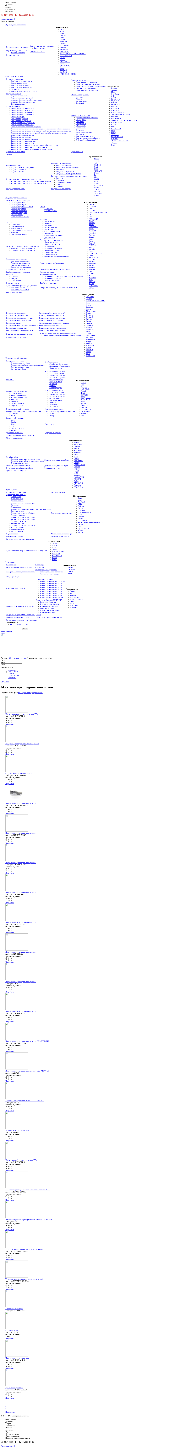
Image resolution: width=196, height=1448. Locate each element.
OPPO (62, 39)
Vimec (91, 239)
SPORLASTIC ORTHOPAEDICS (73, 54)
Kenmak (92, 267)
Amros (91, 225)
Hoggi (88, 341)
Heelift (76, 471)
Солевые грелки (50, 211)
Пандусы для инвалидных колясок (19, 334)
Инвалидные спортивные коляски (52, 330)
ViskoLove (56, 554)
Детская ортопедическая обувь (56, 465)
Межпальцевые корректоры (61, 534)
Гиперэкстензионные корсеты (17, 47)
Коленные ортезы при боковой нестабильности (29, 147)
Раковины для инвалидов (20, 263)
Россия (91, 284)
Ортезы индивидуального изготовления (21, 620)
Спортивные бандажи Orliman (17, 617)
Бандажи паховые (17, 172)
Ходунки (43, 219)
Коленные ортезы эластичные (22, 115)
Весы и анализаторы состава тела (19, 567)
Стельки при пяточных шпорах (23, 503)
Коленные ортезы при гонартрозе (24, 141)
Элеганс (84, 387)
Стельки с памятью (18, 515)
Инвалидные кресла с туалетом (51, 320)
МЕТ (88, 354)
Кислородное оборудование (46, 570)
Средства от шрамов (53, 433)
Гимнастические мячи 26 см (51, 583)
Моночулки (53, 406)
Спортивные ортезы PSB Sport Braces (20, 615)
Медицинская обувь (52, 468)
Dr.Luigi (77, 463)
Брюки (13, 430)
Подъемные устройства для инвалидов (55, 269)
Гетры (13, 426)
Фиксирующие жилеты (20, 290)
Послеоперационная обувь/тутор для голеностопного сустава (29, 1220)
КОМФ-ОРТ (65, 66)
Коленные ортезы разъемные (22, 110)
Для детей (80, 103)
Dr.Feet (76, 481)
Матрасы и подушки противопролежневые (22, 246)
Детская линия (77, 152)
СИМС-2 (92, 245)
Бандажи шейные (13, 55)
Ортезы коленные (13, 106)
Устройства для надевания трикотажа (20, 435)
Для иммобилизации (19, 83)
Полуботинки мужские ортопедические (20, 922)
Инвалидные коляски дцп (16, 313)
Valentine (92, 249)
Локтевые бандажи (47, 608)
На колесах (48, 233)
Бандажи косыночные (19, 96)
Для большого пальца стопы (87, 118)
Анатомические (17, 499)
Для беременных (51, 362)
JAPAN (91, 274)
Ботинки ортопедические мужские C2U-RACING (24, 1101)
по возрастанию (24, 693)
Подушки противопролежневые (23, 250)
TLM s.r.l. (63, 70)
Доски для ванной (51, 242)
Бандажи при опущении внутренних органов (23, 179)
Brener (54, 560)
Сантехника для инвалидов (16, 259)
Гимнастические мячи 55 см (51, 587)
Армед (91, 221)
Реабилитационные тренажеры (18, 272)
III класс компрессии (57, 378)
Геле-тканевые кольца (14, 536)
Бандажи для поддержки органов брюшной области (31, 181)
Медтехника (10, 562)
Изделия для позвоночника (15, 25)
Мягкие (79, 99)
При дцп (47, 223)
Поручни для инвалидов (20, 261)
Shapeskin (97, 195)
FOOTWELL (79, 487)
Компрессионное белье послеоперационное (27, 365)
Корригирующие (17, 511)
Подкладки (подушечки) (60, 536)
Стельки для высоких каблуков (23, 525)
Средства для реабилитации (16, 198)
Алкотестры (39, 565)
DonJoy (63, 48)
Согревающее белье (18, 369)
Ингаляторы (11, 565)
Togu (90, 214)
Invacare (92, 247)
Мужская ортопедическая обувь (18, 465)
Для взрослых (49, 221)
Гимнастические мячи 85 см (51, 593)
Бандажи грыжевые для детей (22, 167)
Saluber (80, 533)
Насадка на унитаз (51, 250)
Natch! (80, 531)
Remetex (92, 269)
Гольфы (52, 416)
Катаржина (93, 265)
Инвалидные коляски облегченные (52, 328)
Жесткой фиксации (18, 53)
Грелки (42, 207)
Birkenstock (78, 450)
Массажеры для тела (18, 209)
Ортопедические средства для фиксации (21, 286)
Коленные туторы (17, 117)
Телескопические (17, 226)
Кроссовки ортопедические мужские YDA (22, 714)
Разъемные (80, 122)
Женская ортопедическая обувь (56, 460)
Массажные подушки (19, 213)
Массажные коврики (19, 211)
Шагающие (48, 229)
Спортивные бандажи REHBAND (49, 600)
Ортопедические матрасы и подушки (19, 539)
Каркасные (15, 505)
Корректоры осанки (37, 52)
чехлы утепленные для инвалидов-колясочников (62, 335)
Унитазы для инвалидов (20, 265)
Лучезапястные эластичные (21, 87)
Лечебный (10, 380)
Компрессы (48, 209)
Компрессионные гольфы (55, 371)
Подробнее (9, 724)
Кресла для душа (50, 252)
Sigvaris (83, 391)
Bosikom (77, 467)
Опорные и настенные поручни (56, 256)
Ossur (62, 68)
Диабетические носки (14, 433)
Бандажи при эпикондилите (87, 82)
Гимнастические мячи (44, 579)
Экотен (63, 29)
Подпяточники (12, 534)
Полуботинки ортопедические (17, 1358)
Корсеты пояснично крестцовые (42, 46)
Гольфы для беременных (58, 364)
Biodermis (84, 405)
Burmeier (92, 251)
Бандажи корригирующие (16, 492)
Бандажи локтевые (78, 80)
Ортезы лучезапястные (15, 79)
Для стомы (60, 180)
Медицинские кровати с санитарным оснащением (63, 276)
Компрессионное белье (15, 361)
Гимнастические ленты (20, 217)
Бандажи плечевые (13, 94)
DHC (91, 271)
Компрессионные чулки (54, 390)
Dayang (91, 288)
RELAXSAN (65, 62)
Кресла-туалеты (50, 254)
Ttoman (114, 143)
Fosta (62, 64)
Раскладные (15, 232)
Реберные (59, 186)
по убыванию (37, 693)
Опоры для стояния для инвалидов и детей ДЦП (59, 288)
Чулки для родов (55, 368)
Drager (70, 571)
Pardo (91, 276)
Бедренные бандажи (48, 602)
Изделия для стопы (12, 489)
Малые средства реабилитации (52, 263)
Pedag (80, 514)
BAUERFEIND (66, 56)
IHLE (83, 393)
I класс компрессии (56, 373)
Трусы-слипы (61, 169)
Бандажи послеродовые (65, 172)
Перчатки (14, 413)
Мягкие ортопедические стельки (23, 519)
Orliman (63, 43)
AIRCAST (115, 110)
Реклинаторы (39, 48)
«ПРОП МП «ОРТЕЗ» (68, 74)
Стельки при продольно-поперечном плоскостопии (31, 509)
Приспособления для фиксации (18, 337)
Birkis (76, 457)
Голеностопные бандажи (49, 604)
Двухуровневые (50, 227)
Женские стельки (17, 527)
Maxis (83, 401)
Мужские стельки (17, 529)
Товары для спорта (12, 577)
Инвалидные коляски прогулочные (19, 318)
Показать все (10, 1412)
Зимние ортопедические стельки (23, 517)
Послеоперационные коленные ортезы (26, 127)
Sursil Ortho (78, 461)
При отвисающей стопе (85, 136)
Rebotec (92, 235)
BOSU (72, 603)
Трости (9, 222)
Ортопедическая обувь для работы (19, 468)
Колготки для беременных (59, 366)
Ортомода (78, 485)
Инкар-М (92, 231)
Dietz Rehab (93, 286)
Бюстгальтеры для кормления (67, 167)
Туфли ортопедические (14, 1388)
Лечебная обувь (12, 457)
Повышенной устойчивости (21, 230)
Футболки (14, 422)
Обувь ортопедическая (14, 438)
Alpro (76, 455)
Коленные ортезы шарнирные (22, 113)
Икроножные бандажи (49, 606)
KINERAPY (75, 605)
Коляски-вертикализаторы (16, 328)
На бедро (79, 97)
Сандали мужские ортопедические (18, 773)
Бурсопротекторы (58, 492)
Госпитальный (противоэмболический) (60, 411)
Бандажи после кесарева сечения (68, 174)
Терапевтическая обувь (14, 1309)
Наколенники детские (19, 119)
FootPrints (77, 452)
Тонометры (39, 567)
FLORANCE (79, 477)
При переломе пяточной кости (88, 138)
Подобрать (5, 682)
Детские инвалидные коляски (50, 325)
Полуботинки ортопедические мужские (20, 803)
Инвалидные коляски (13, 292)
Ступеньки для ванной (53, 248)
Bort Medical (64, 52)
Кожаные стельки (17, 523)
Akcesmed (92, 278)
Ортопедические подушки (36, 551)
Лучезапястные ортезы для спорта (24, 91)
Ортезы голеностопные (80, 116)
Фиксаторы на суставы (14, 76)
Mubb (76, 473)
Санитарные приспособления (51, 240)
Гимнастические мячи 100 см (51, 598)
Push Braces (64, 45)
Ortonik (80, 526)
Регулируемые (81, 101)
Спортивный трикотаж (15, 418)
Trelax (91, 241)
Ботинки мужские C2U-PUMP (17, 1130)
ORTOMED (78, 483)
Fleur (82, 415)
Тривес (62, 31)
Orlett (62, 37)
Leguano (77, 469)
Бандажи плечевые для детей (22, 98)
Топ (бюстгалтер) (17, 428)
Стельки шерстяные (18, 521)
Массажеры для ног (18, 203)
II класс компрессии (57, 376)
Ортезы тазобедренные (80, 95)
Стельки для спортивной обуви (23, 513)
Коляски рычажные (13, 323)
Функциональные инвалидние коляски (54, 323)
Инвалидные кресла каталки (17, 315)
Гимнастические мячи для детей (52, 581)
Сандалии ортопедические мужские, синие (22, 744)
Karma (91, 229)
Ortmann (114, 116)
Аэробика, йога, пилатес (15, 588)
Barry (91, 255)
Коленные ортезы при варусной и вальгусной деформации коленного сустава (41, 131)
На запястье (15, 89)
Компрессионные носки (54, 409)
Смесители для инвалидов (21, 267)
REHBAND (64, 50)
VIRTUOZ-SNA (58, 552)
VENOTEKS (86, 389)
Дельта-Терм (93, 219)
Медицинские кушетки (53, 278)
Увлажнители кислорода (49, 574)
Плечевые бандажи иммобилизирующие (26, 100)
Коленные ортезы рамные (21, 137)
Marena (96, 187)
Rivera (54, 558)
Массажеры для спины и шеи (22, 207)
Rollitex (89, 344)
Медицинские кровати (49, 274)
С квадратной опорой (19, 235)
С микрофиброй (55, 388)
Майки (13, 420)
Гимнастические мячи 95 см (51, 596)
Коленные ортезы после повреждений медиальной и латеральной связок (39, 133)
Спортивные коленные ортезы (22, 135)
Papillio (76, 448)
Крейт (96, 175)
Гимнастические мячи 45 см (51, 585)
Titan (90, 217)
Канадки (14, 278)
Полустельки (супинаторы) (61, 513)
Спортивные (81, 124)
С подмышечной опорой (54, 236)
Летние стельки (17, 531)
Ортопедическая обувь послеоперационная (27, 461)
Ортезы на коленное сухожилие (23, 123)
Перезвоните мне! (8, 19)
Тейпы (38, 615)
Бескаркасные (16, 507)
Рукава (13, 416)
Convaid (92, 243)
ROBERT (77, 479)
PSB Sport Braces (117, 112)
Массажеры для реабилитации (18, 200)
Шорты (13, 424)
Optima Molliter (117, 137)
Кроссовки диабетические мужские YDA (21, 1160)
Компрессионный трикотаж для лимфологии (23, 411)
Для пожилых (49, 238)
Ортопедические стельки (16, 495)
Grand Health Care (95, 253)
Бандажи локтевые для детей (87, 90)
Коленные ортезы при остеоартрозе (24, 139)
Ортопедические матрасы (16, 551)
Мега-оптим (93, 227)
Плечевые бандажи (47, 612)
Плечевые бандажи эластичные (23, 102)
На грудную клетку (63, 182)
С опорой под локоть (52, 231)
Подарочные (15, 224)
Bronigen (92, 223)
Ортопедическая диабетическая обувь (25, 459)
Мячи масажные (17, 215)
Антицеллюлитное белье (20, 363)
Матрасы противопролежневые (23, 248)
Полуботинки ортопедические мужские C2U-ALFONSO (27, 1071)
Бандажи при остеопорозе (61, 189)
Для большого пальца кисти (21, 81)
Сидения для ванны (52, 244)
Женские (52, 386)
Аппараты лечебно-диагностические (20, 572)
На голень (80, 134)
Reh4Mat (63, 72)
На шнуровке (81, 120)
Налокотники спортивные (86, 88)
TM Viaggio (98, 193)
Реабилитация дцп (47, 272)
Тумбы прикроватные (48, 283)
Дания (91, 237)
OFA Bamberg (86, 409)
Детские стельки (17, 501)
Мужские (53, 384)
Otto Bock (63, 35)
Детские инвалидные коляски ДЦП (20, 330)
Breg (113, 145)
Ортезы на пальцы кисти (15, 152)
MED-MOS (93, 261)
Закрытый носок (55, 382)
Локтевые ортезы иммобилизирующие (91, 86)
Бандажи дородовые (63, 165)
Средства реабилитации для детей (52, 313)
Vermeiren (92, 263)
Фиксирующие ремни (19, 288)
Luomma (84, 407)
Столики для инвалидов (15, 269)
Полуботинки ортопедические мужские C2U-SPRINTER (27, 1041)
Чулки (51, 413)
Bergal (80, 518)
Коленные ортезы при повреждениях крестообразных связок (34, 145)
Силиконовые (16, 497)
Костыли (9, 274)
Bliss (95, 177)
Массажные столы (51, 281)
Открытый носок (56, 380)
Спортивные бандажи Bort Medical (49, 617)
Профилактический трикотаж (17, 409)
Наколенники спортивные (21, 121)
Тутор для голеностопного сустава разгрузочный (24, 1249)
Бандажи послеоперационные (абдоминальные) (69, 176)
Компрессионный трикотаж (16, 358)
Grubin (76, 459)
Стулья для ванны (51, 246)
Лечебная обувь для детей (21, 463)
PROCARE (64, 41)
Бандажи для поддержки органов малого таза (28, 183)
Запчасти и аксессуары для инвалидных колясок (57, 333)
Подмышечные (16, 281)
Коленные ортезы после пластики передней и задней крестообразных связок (40, 129)
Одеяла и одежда (12, 283)
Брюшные (60, 178)
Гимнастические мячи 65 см (51, 589)
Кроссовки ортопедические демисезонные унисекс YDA (27, 1190)
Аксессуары (49, 424)
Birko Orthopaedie (84, 512)
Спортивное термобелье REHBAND (20, 606)
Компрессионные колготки (16, 391)
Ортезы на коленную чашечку (22, 125)
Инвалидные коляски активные (18, 320)
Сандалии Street (11, 1330)
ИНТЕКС (84, 395)
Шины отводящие (18, 104)
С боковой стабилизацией (86, 140)
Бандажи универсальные (15, 189)
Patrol (91, 280)
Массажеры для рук (18, 205)
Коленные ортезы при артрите (22, 143)
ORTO (62, 60)
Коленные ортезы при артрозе (22, 108)
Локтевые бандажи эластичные (88, 84)
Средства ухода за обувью (16, 470)
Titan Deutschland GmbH (120, 114)
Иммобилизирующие (84, 132)
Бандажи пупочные (18, 169)
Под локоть (15, 276)
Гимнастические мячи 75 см (51, 591)
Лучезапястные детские (20, 85)
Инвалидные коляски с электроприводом (22, 325)
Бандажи (8, 154)
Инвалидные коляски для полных (52, 318)
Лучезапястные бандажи (49, 610)
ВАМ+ (62, 58)
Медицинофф (94, 257)
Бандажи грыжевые (13, 165)
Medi (62, 33)
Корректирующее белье (20, 367)
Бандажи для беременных (61, 163)
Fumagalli (92, 233)
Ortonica (92, 259)
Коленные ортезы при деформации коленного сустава (32, 149)
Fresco (80, 508)
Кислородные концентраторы (51, 572)
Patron (88, 348)
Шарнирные (81, 126)
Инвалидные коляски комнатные (51, 315)
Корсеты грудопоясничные (16, 51)
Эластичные (81, 128)
